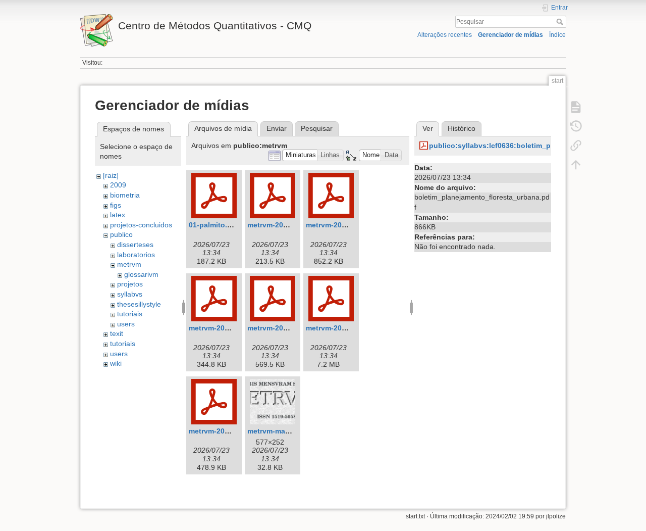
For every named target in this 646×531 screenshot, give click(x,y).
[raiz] (111, 175)
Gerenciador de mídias (510, 34)
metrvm (129, 264)
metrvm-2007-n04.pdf (283, 328)
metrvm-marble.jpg (279, 431)
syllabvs (129, 294)
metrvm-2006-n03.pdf (225, 328)
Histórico (461, 128)
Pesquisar (561, 21)
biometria (125, 195)
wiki (116, 363)
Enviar (276, 128)
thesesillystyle (139, 304)
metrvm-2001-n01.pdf (283, 225)
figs (115, 205)
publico (121, 234)
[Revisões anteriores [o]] (575, 126)
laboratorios (136, 255)
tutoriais (129, 314)
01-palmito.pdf (214, 225)
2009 (118, 185)
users (126, 324)
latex (117, 215)
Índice (557, 34)
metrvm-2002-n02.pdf (342, 225)
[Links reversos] (575, 145)
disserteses (135, 244)
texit (116, 333)
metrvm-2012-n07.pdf (225, 431)
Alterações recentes (444, 34)
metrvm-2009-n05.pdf (342, 328)
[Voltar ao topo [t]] (575, 164)
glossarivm (141, 274)
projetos (130, 284)
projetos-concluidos (141, 225)
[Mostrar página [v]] (575, 107)
